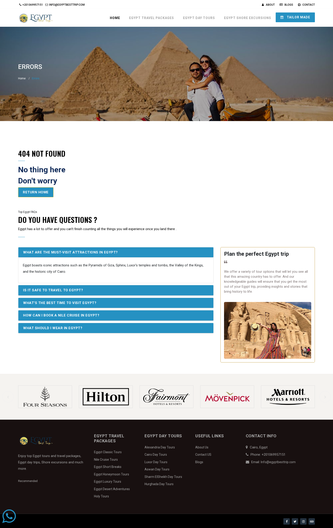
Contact (308, 4)
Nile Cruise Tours (106, 459)
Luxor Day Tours (156, 462)
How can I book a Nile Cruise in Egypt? (61, 315)
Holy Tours (101, 496)
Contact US (203, 454)
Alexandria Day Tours (160, 447)
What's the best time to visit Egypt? (59, 303)
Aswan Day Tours (157, 469)
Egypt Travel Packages (151, 18)
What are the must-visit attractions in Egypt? (70, 252)
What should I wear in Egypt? (52, 328)
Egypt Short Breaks (107, 467)
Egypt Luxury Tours (107, 481)
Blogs (288, 4)
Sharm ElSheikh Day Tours (163, 477)
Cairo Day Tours (156, 454)
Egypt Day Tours (199, 18)
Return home (36, 192)
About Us (201, 447)
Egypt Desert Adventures (112, 489)
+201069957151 (32, 4)
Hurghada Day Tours (159, 484)
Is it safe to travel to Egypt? (53, 290)
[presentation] (8, 396)
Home (115, 18)
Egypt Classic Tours (108, 452)
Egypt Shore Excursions (247, 18)
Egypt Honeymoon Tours (111, 474)
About (270, 4)
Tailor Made (298, 17)
